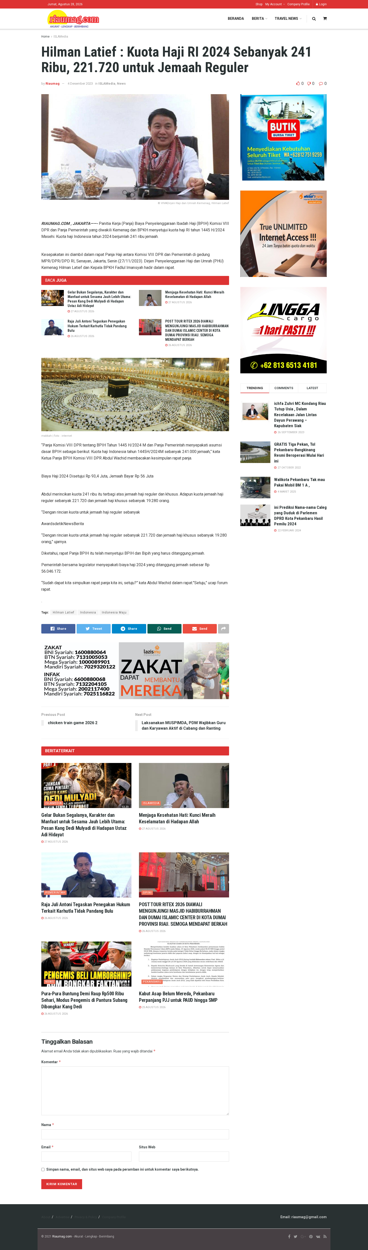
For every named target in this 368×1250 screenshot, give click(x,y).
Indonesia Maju (114, 612)
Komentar (51, 1061)
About (45, 1217)
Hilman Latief (63, 612)
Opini (147, 892)
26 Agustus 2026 (82, 336)
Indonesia (88, 612)
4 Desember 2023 (80, 83)
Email (47, 1147)
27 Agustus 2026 (82, 311)
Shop (259, 4)
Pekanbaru (152, 981)
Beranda (236, 19)
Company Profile (298, 4)
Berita (258, 19)
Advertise (62, 1217)
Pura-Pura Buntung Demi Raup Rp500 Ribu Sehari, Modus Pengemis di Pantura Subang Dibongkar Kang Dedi (84, 1000)
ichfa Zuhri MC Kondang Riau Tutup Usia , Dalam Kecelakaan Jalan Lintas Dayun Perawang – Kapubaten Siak (300, 414)
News (121, 83)
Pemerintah (55, 892)
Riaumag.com (62, 1236)
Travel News (286, 19)
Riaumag (53, 83)
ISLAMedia (61, 36)
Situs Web (147, 1147)
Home (45, 36)
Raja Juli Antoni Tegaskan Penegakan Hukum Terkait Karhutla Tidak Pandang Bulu (97, 325)
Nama (47, 1124)
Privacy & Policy (86, 1217)
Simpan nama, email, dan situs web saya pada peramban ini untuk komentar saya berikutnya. (122, 1169)
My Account (273, 4)
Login (322, 4)
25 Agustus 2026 (153, 1007)
